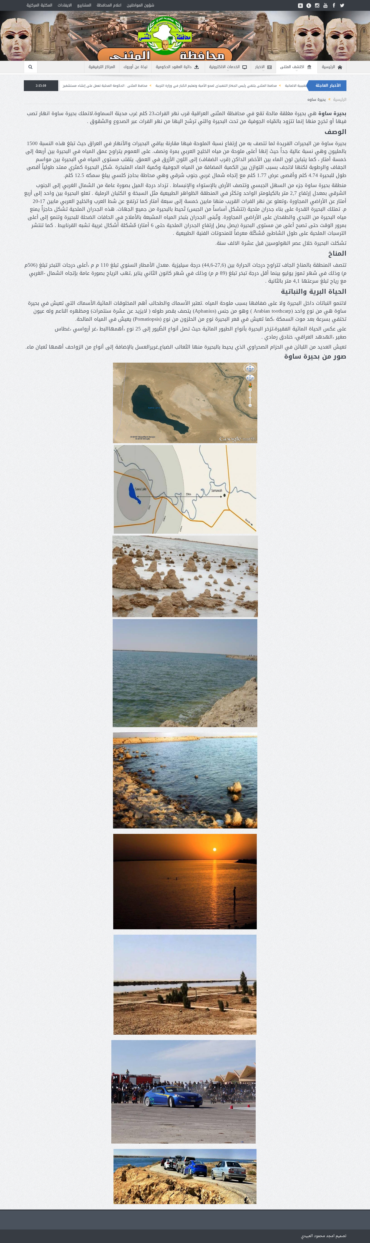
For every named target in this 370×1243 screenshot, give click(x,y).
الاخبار (260, 67)
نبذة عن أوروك (135, 67)
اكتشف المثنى (292, 67)
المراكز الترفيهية (102, 67)
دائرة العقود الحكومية (174, 67)
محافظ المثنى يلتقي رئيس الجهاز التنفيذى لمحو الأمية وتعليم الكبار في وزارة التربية (295, 86)
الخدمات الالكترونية (224, 67)
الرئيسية (328, 67)
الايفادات (65, 5)
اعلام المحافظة (109, 5)
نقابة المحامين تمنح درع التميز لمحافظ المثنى (73, 86)
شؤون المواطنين (140, 5)
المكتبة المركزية (39, 5)
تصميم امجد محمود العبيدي (323, 1236)
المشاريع (84, 5)
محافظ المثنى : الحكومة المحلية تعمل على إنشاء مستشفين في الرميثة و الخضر (170, 86)
